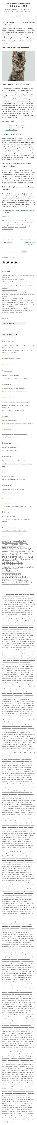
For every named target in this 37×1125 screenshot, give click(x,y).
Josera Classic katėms (11, 130)
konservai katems (11, 796)
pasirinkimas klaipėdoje (13, 903)
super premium (16, 788)
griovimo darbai (29, 559)
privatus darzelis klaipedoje (12, 909)
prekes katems (19, 814)
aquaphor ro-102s (30, 658)
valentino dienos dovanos (22, 1111)
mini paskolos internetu (25, 998)
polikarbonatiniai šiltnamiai (8, 821)
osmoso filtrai (27, 566)
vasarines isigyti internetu (24, 938)
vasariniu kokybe (6, 926)
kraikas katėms (10, 845)
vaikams (14, 720)
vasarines (4, 922)
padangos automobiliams (17, 911)
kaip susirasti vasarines (25, 944)
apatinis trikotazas (28, 893)
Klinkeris (6, 472)
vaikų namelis (19, 858)
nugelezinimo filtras (12, 562)
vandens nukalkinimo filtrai (22, 639)
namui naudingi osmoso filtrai (14, 608)
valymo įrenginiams (16, 884)
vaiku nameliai (5, 862)
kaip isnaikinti (29, 874)
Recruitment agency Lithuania (14, 864)
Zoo (9, 220)
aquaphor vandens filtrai (11, 553)
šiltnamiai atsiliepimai (14, 823)
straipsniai (30, 827)
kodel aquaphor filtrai (25, 662)
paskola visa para (29, 953)
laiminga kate (15, 744)
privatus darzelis (7, 736)
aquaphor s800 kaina (7, 550)
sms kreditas (19, 955)
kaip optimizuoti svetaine (16, 717)
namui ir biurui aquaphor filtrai (27, 660)
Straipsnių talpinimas (7, 229)
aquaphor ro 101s (8, 544)
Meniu (18, 16)
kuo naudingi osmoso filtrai (20, 610)
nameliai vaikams (11, 860)
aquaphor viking (27, 553)
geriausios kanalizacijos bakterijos (22, 730)
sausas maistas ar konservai (9, 757)
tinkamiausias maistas (24, 825)
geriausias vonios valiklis (23, 699)
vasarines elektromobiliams (16, 930)
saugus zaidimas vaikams (15, 722)
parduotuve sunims (12, 913)
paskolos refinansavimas (8, 752)
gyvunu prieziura (26, 800)
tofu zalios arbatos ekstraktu (18, 779)
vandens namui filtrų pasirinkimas (10, 623)
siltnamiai (19, 742)
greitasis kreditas (16, 748)
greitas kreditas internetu (13, 965)
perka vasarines (24, 928)
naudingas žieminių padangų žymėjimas (21, 705)
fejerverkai (16, 829)
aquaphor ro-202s (10, 666)
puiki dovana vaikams (8, 689)
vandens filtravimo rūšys (19, 596)
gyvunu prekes (23, 744)
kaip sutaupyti (5, 810)
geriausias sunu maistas (12, 1054)
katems (16, 227)
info (26, 798)
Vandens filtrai (8, 371)
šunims (11, 802)
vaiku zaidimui (31, 728)
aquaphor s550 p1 (17, 548)
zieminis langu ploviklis (15, 765)
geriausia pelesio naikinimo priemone (11, 950)
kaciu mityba (24, 783)
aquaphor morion (21, 543)
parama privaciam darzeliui (23, 732)
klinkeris (10, 874)
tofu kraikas (9, 798)
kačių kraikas (16, 851)
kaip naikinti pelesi (6, 876)
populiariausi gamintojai (8, 948)
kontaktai (4, 806)
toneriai (13, 882)
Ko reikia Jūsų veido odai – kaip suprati (12, 312)
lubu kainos (29, 740)
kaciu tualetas (21, 794)
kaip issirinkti (28, 818)
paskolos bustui (6, 783)
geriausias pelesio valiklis (12, 713)
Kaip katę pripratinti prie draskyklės (15, 128)
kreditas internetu (29, 750)
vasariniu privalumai (29, 934)
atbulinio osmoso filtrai (29, 604)
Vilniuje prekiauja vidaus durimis (10, 503)
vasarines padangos (24, 584)
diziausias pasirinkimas (13, 932)
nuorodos (21, 806)
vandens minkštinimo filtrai (23, 633)
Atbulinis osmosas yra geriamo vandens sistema (14, 378)
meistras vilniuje (26, 785)
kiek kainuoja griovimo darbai (9, 878)
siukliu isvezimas (6, 1084)
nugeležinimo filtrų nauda (8, 635)
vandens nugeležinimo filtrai (11, 584)
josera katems (20, 790)
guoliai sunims (15, 792)
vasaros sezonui (17, 942)
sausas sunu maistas (7, 816)
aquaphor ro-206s (6, 668)
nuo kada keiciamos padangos (16, 773)
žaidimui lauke (20, 860)
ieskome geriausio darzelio (28, 734)
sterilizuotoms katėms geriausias (16, 697)
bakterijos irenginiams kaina (20, 870)
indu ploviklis (17, 891)
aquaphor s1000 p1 (17, 551)
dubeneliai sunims (24, 792)
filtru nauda (9, 831)
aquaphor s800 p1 (17, 550)
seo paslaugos (15, 569)
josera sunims (27, 790)
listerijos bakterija (6, 728)
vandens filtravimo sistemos (11, 580)
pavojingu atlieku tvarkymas (27, 891)
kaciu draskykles (12, 223)
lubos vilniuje (12, 742)
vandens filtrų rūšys (23, 627)
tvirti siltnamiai (19, 821)
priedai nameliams (6, 1070)
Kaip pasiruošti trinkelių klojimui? (10, 420)
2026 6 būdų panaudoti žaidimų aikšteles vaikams (14, 531)
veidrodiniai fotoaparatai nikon (9, 959)
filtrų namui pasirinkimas (18, 612)
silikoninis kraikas (20, 796)
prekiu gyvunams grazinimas (15, 781)
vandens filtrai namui (13, 574)
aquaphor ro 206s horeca (8, 547)
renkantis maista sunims (24, 959)
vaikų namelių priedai (17, 1097)
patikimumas (18, 889)
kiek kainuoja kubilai (29, 697)
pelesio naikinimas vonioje (19, 874)
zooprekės (28, 847)
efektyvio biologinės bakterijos (20, 835)
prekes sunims (28, 814)
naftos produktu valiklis (11, 957)
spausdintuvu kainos (8, 887)
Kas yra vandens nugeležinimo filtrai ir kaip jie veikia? (15, 308)
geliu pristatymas (18, 893)
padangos (5, 569)
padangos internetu (26, 759)
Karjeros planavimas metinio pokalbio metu (13, 298)
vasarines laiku (11, 922)
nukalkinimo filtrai (11, 566)
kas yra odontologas (25, 851)
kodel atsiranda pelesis (26, 726)
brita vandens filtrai (10, 837)
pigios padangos (27, 761)
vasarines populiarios (27, 926)
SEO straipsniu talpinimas (10, 341)
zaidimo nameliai (18, 1095)
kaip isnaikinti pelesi (7, 953)
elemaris (17, 856)
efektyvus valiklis (15, 872)
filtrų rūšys (5, 600)
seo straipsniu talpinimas (16, 643)
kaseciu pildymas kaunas (17, 1099)
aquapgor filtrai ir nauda (23, 654)
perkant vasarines (26, 942)
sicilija (3, 957)
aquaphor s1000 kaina (7, 551)
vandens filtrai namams (13, 1122)
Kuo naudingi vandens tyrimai (9, 493)
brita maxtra (5, 1066)
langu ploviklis (5, 767)
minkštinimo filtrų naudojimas (16, 600)
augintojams (20, 827)
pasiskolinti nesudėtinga (16, 746)
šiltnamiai (27, 837)
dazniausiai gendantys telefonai (14, 693)
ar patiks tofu (12, 804)
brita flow (12, 856)
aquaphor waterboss (9, 555)
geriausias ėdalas (12, 827)
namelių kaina (13, 1072)
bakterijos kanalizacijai (7, 895)
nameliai (26, 858)
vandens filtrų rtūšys (24, 623)
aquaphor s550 (20, 547)
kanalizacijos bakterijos (24, 833)
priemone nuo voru (15, 676)
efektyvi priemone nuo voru (15, 709)
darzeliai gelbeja (6, 734)
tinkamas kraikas (27, 849)
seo (10, 569)
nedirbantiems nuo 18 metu (8, 955)
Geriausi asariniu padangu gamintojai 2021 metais (14, 777)
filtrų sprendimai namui (16, 618)
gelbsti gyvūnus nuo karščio (24, 841)
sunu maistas (24, 788)
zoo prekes (23, 856)
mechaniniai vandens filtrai (10, 560)
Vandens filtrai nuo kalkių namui (10, 375)
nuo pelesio (19, 907)
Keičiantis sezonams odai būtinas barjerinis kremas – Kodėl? (17, 310)
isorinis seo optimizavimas (19, 715)
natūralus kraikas (17, 1064)
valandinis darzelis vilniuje (9, 790)
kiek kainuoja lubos (20, 740)
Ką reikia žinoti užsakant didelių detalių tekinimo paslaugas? (17, 423)
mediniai (30, 1070)
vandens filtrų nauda (7, 604)
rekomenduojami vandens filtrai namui (19, 625)
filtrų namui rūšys (13, 627)
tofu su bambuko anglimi (8, 994)
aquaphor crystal (8, 541)
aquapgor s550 (6, 660)
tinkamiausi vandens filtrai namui (15, 616)
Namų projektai (8, 456)
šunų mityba (18, 843)
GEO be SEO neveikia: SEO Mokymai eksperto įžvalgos (15, 292)
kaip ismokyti (24, 816)
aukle (24, 907)
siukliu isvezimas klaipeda (13, 1080)
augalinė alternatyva (21, 804)
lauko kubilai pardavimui (27, 676)
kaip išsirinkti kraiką (18, 1062)
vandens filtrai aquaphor (11, 573)
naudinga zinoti (5, 928)
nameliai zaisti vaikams (15, 880)
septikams (24, 884)
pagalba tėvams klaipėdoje (9, 1115)
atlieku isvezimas (6, 911)
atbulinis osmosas (11, 556)
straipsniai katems (6, 744)
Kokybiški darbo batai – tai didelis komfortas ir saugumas (27, 242)
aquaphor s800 (26, 549)
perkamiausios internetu (13, 1060)
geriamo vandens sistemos (12, 641)
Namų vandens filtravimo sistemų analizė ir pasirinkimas (16, 506)
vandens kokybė (25, 580)
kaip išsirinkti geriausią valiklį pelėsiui (26, 687)
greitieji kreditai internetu (18, 750)
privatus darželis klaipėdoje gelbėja (16, 901)
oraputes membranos (7, 891)
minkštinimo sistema (29, 600)
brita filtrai (24, 557)
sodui (3, 837)
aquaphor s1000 (26, 550)
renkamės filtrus (14, 825)
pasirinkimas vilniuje (16, 734)
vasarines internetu (17, 920)
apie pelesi (17, 948)
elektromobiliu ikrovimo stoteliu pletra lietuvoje (13, 701)
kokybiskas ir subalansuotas (21, 812)
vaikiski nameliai (29, 860)
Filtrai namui (7, 443)
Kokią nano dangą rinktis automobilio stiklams (14, 410)
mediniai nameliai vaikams (26, 909)
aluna (10, 854)
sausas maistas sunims (18, 798)
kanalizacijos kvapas (13, 833)
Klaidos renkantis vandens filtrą (10, 437)
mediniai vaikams (6, 1074)
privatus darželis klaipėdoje (18, 905)
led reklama (23, 823)
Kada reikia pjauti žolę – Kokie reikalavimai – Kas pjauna (16, 402)
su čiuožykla (20, 862)
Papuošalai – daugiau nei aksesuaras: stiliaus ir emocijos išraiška (18, 304)
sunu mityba (31, 808)
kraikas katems (18, 849)
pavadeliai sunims (11, 814)
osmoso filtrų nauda (22, 598)
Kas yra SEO (7, 512)
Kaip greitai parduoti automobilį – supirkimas (13, 279)
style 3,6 (7, 856)
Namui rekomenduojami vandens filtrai (12, 516)
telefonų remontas (16, 678)
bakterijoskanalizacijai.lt (8, 899)
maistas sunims (19, 839)
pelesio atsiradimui (25, 948)
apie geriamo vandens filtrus (16, 606)
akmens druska (29, 957)
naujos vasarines (19, 924)
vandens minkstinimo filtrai (17, 582)
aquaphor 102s (9, 672)
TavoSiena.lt (5, 216)
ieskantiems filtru (25, 829)
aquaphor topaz (27, 551)
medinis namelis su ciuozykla (25, 755)
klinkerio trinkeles (12, 868)
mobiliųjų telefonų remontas (20, 707)
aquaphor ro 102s (8, 546)
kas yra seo (25, 678)
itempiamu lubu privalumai (18, 736)
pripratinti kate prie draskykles (9, 755)
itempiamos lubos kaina (29, 738)
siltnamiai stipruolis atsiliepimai (20, 724)
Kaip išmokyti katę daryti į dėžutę (14, 126)
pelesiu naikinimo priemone (18, 876)
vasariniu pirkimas (9, 924)
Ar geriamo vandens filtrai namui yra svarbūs (13, 388)
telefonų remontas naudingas (18, 691)
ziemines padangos (25, 767)
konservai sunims (13, 794)
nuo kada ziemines (7, 724)
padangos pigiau (6, 769)
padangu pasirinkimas (13, 988)
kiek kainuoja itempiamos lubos (14, 738)
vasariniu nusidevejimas (28, 940)
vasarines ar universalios (14, 917)
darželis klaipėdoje (24, 903)
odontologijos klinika (7, 788)
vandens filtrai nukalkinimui (27, 602)
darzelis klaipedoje (19, 899)
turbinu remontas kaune (28, 742)
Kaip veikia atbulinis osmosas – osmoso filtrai (13, 479)
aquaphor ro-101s (21, 658)
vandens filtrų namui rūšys (12, 621)
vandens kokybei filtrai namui (27, 621)
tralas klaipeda (10, 866)
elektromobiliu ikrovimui (28, 781)
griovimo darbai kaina (8, 893)
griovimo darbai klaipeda (21, 866)
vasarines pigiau (28, 924)
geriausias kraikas (12, 847)
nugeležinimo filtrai (12, 564)
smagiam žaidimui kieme (20, 689)
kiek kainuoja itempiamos (9, 740)
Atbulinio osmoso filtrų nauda (9, 450)
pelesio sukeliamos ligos (18, 953)
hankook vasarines (14, 928)
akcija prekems (10, 818)
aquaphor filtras (8, 543)
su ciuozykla (13, 862)
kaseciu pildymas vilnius (21, 882)
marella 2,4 (22, 854)
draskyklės (7, 140)
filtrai (30, 556)
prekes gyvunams (17, 800)
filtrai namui (12, 631)
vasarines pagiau (20, 936)
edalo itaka (13, 808)
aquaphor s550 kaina (7, 548)
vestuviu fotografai (18, 887)
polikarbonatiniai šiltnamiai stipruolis (11, 726)
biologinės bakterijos (23, 1045)
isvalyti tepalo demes (22, 757)
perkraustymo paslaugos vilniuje (13, 785)
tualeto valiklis (31, 884)
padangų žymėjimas (24, 594)
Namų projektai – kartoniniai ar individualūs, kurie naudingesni (18, 302)
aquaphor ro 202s (18, 672)
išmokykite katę (10, 1000)
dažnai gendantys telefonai (9, 699)
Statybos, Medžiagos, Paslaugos (12, 358)
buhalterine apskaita (11, 732)
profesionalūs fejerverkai (8, 849)
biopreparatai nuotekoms (23, 868)
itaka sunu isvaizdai (22, 808)
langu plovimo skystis (27, 765)
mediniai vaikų (5, 1072)
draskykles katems (20, 220)
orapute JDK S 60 (27, 889)
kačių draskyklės (21, 223)
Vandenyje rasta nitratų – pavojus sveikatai (13, 489)
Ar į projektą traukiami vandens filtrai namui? (13, 461)
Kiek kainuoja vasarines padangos (22, 775)
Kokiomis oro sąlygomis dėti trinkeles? (12, 476)
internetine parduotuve (7, 812)
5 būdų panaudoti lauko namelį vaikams (12, 528)
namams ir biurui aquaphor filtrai (11, 662)
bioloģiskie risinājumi (8, 730)
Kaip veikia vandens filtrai (8, 306)
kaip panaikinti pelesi (7, 1093)
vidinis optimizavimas (15, 961)
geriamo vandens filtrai (13, 559)
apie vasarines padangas (28, 946)
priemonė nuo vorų (6, 678)
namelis (23, 1076)
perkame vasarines (16, 946)
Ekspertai (6, 416)
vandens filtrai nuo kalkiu (15, 576)
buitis (9, 720)
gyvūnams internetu (20, 845)
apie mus (10, 806)
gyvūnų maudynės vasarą (8, 843)
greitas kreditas (25, 748)
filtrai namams (22, 614)
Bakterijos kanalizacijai (10, 364)
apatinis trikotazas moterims (17, 897)
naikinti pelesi (29, 876)
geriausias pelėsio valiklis (8, 684)
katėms (15, 802)
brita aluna (15, 854)
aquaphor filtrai (20, 541)
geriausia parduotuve (25, 810)
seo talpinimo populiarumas (20, 915)
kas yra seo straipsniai (25, 713)
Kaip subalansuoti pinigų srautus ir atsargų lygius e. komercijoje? (18, 300)
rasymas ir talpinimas (26, 917)
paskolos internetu (27, 746)
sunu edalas (32, 788)
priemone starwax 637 (7, 870)
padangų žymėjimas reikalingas (14, 703)
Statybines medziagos (9, 499)
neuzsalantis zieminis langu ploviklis (10, 979)
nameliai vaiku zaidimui (12, 1078)
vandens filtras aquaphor (12, 579)
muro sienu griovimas (29, 887)
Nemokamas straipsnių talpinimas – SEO (18, 4)
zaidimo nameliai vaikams (23, 878)
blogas (25, 827)
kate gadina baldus (9, 227)
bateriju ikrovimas (10, 889)
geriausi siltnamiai (19, 818)
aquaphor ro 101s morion (24, 544)
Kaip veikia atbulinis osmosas (9, 290)
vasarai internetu (6, 944)
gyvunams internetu (14, 810)
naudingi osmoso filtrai (7, 610)
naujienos (15, 806)
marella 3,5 (28, 854)
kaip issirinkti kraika (11, 841)
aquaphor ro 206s (19, 546)
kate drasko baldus (14, 225)
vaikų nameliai (15, 1070)
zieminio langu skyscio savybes (19, 728)
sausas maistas (26, 843)
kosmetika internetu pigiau (20, 895)
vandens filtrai (10, 570)
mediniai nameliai (11, 858)
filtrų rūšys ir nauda (7, 602)
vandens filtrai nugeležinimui (22, 635)
